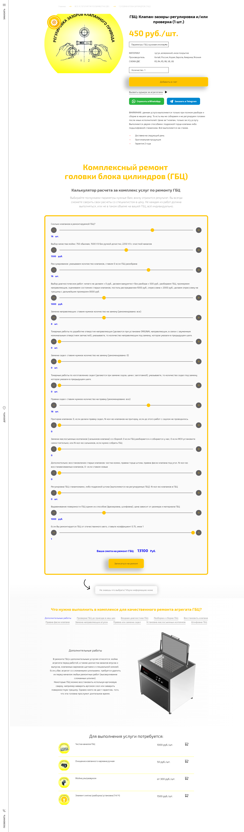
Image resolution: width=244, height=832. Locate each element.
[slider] (152, 230)
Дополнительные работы (58, 618)
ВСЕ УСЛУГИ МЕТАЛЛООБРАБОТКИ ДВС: (92, 6)
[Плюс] (198, 230)
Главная (62, 6)
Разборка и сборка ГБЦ (166, 618)
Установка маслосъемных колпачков (166, 622)
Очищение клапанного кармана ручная (95, 761)
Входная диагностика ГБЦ (134, 618)
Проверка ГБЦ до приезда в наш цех (96, 618)
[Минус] (54, 230)
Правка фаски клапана (58, 622)
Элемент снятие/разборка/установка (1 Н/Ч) (97, 795)
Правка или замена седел (127, 622)
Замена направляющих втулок (91, 622)
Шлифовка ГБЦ (199, 622)
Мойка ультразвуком (85, 778)
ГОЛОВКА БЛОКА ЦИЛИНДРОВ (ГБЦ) (135, 6)
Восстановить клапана (196, 618)
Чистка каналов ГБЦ (85, 744)
